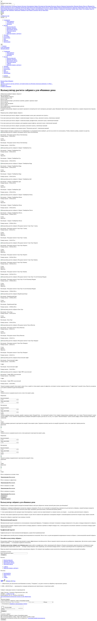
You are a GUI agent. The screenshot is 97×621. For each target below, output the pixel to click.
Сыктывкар (68, 9)
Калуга (13, 7)
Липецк (51, 7)
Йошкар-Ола (91, 6)
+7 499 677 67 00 (5, 16)
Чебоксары (17, 10)
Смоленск (55, 9)
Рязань (28, 9)
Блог (5, 39)
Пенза (2, 9)
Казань (2, 7)
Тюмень (87, 9)
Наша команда (10, 21)
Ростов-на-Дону (23, 9)
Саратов (51, 9)
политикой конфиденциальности (36, 618)
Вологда (59, 6)
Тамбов (73, 9)
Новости (6, 40)
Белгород (24, 6)
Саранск (46, 9)
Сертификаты (10, 22)
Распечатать (4, 495)
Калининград (7, 7)
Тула (83, 9)
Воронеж (63, 6)
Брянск (36, 6)
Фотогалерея (7, 41)
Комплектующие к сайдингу (14, 33)
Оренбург (93, 7)
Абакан (2, 6)
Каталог (6, 25)
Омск (86, 7)
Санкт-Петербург (39, 9)
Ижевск (81, 6)
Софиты (9, 32)
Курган (44, 7)
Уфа (7, 10)
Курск (47, 7)
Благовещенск (30, 6)
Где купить (6, 36)
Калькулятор (7, 37)
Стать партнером (5, 47)
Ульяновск (3, 10)
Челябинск (23, 10)
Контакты (9, 24)
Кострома (27, 7)
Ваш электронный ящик (7, 553)
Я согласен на (14, 603)
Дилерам (6, 35)
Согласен (3, 619)
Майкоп (56, 7)
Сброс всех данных (5, 498)
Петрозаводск (11, 9)
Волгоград (54, 6)
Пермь (5, 9)
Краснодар (32, 7)
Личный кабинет (5, 48)
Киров (22, 7)
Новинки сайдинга (12, 28)
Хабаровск (11, 10)
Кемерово (18, 7)
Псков (16, 9)
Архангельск (8, 6)
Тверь (77, 9)
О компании (7, 20)
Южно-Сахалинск (33, 10)
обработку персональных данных (18, 603)
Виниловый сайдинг (12, 29)
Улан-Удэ (91, 9)
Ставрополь (62, 9)
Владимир (48, 6)
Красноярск (39, 7)
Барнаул (19, 6)
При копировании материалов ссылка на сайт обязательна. (16, 596)
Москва (60, 7)
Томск (80, 9)
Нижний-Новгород (67, 7)
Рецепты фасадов (11, 26)
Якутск (40, 10)
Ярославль (45, 10)
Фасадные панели (11, 31)
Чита (27, 10)
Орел (89, 7)
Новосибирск (81, 7)
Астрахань (14, 6)
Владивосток (41, 6)
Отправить (3, 497)
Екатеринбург (70, 6)
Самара (33, 9)
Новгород (75, 7)
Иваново (76, 6)
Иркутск (85, 6)
